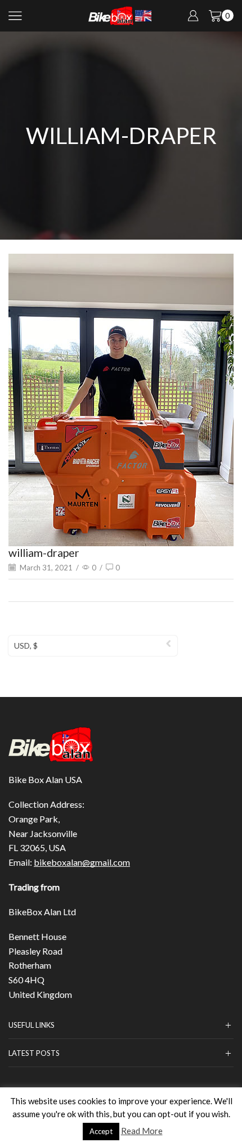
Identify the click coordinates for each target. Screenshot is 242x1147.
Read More (142, 1131)
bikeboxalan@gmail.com (82, 862)
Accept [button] (101, 1131)
